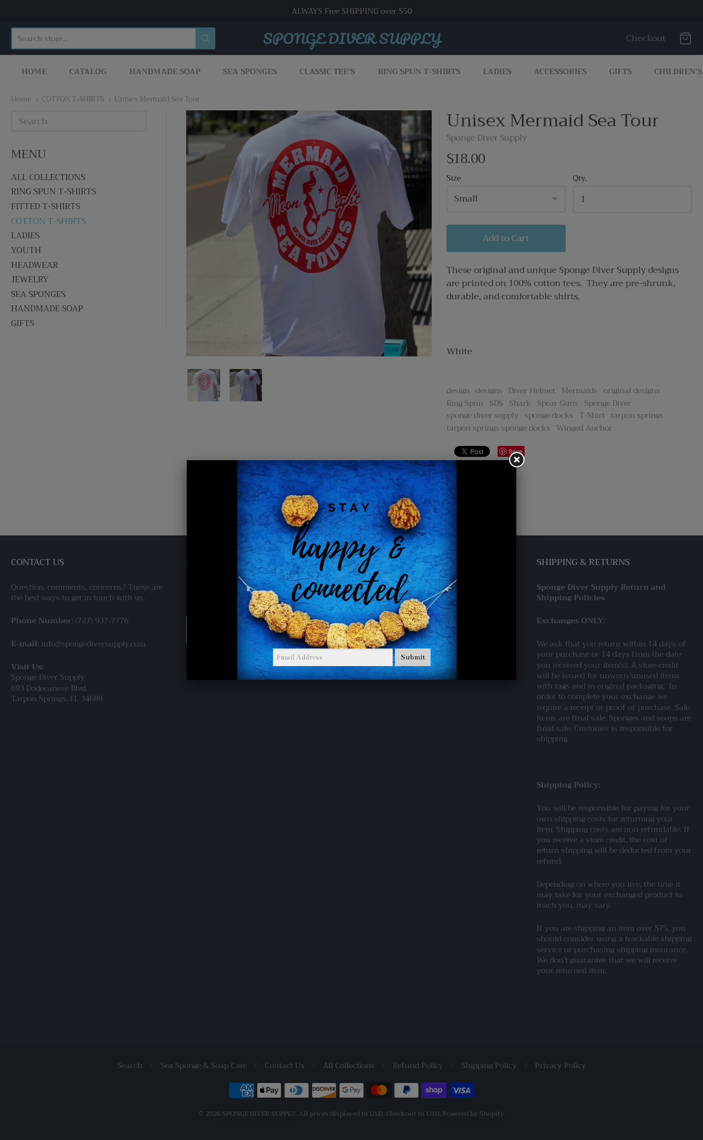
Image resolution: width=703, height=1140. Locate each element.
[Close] (516, 460)
